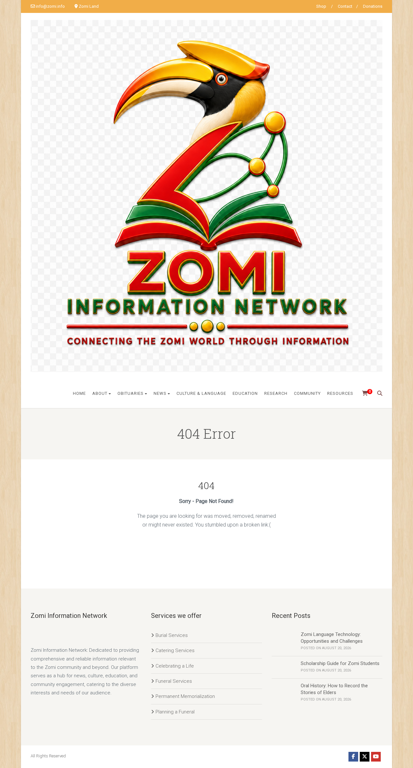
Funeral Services (174, 681)
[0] (363, 393)
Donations (372, 6)
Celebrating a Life (175, 666)
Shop (321, 6)
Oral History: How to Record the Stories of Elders (334, 689)
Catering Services (175, 650)
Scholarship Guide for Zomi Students (340, 663)
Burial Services (172, 635)
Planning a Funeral (175, 712)
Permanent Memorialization (185, 696)
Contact (345, 6)
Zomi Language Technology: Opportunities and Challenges (332, 637)
